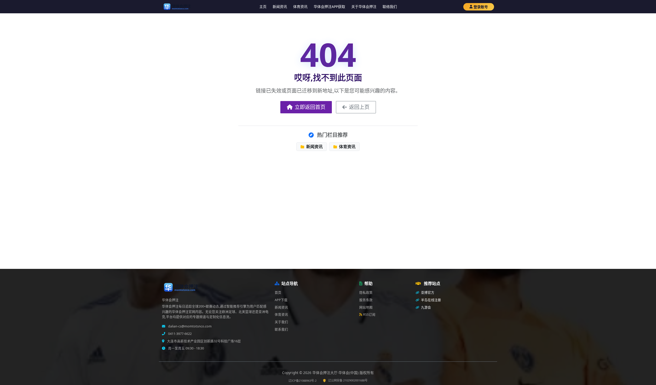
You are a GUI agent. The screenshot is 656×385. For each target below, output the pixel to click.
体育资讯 (300, 6)
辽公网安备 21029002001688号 (347, 380)
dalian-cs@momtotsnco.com (189, 326)
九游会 (425, 307)
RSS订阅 (369, 314)
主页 (262, 6)
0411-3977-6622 (179, 334)
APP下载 (281, 300)
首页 (278, 292)
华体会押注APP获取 (329, 6)
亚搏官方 (427, 292)
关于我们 (281, 322)
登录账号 (481, 6)
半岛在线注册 (430, 300)
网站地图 (366, 307)
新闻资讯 (280, 6)
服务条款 (366, 300)
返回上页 (359, 107)
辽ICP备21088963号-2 (302, 380)
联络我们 (390, 6)
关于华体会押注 (363, 6)
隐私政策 (366, 292)
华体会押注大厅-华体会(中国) (336, 372)
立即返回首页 (310, 107)
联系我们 (281, 329)
